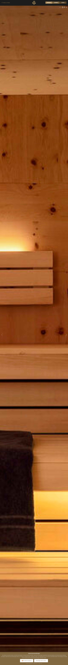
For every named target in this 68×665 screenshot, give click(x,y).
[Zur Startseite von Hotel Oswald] (34, 2)
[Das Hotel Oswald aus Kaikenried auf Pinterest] (64, 7)
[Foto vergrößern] (34, 335)
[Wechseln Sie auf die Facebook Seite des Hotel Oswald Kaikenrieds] (66, 7)
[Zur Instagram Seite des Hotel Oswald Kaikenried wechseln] (62, 7)
